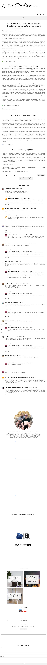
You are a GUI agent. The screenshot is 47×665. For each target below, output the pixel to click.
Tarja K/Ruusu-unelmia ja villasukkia (14, 377)
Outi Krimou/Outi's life (10, 283)
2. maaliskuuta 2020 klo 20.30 (25, 234)
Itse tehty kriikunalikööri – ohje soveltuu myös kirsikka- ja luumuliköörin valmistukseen (32, 579)
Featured (25, 28)
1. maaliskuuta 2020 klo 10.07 (17, 302)
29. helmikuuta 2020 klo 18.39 (17, 225)
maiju (6, 320)
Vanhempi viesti (30, 178)
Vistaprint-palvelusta (13, 46)
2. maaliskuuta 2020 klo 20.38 (25, 363)
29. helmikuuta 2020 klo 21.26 (22, 283)
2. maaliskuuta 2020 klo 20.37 (25, 345)
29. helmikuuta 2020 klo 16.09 (16, 188)
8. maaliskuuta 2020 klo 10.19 (30, 387)
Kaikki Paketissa (12, 198)
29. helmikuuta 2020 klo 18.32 (23, 198)
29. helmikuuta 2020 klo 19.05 (30, 243)
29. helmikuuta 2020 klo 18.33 (23, 216)
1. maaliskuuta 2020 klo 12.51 (18, 355)
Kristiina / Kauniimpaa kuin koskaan (13, 208)
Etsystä (22, 86)
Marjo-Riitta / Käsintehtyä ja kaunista (14, 387)
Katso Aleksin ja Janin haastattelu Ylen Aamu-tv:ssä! (23, 514)
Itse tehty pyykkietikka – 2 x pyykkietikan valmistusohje (14, 579)
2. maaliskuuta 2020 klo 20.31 (25, 251)
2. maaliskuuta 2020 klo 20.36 (25, 327)
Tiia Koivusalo (8, 355)
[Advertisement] (23, 558)
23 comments (34, 28)
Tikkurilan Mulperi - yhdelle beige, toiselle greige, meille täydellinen (15, 596)
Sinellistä (37, 86)
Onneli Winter (8, 336)
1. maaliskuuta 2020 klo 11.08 (18, 336)
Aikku (6, 261)
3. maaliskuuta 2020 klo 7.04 (29, 377)
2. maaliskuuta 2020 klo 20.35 (25, 293)
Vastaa (7, 204)
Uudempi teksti (22, 178)
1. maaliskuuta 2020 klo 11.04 (14, 320)
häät (29, 28)
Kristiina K (7, 225)
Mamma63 (7, 188)
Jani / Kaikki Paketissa (13, 234)
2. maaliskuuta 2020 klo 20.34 (25, 271)
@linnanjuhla (14, 168)
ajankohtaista (19, 28)
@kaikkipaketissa (32, 167)
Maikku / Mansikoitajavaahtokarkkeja (14, 243)
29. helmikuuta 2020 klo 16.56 (29, 208)
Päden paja (7, 302)
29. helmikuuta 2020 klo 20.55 (14, 261)
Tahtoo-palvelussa (25, 123)
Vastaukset (8, 196)
